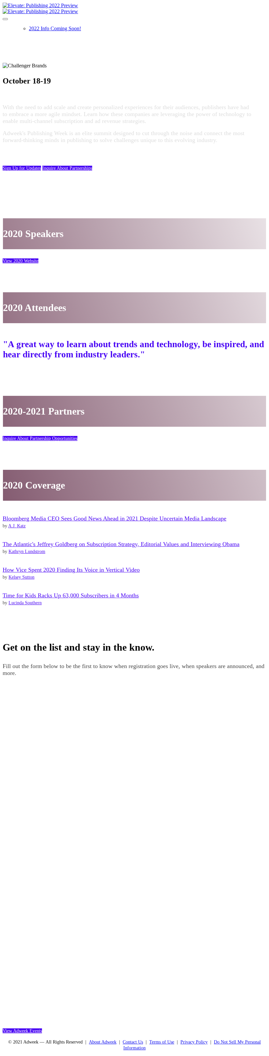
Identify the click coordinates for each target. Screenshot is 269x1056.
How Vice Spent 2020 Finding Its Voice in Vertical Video (71, 569)
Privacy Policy (194, 1042)
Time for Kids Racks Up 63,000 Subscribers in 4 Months (71, 595)
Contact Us (133, 1042)
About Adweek (102, 1042)
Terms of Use (161, 1042)
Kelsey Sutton (21, 577)
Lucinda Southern (25, 602)
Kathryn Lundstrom (27, 551)
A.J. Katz (17, 525)
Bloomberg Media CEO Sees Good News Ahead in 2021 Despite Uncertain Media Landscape (114, 518)
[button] (22, 168)
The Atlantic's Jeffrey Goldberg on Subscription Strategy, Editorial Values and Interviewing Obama (121, 544)
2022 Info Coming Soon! (55, 28)
